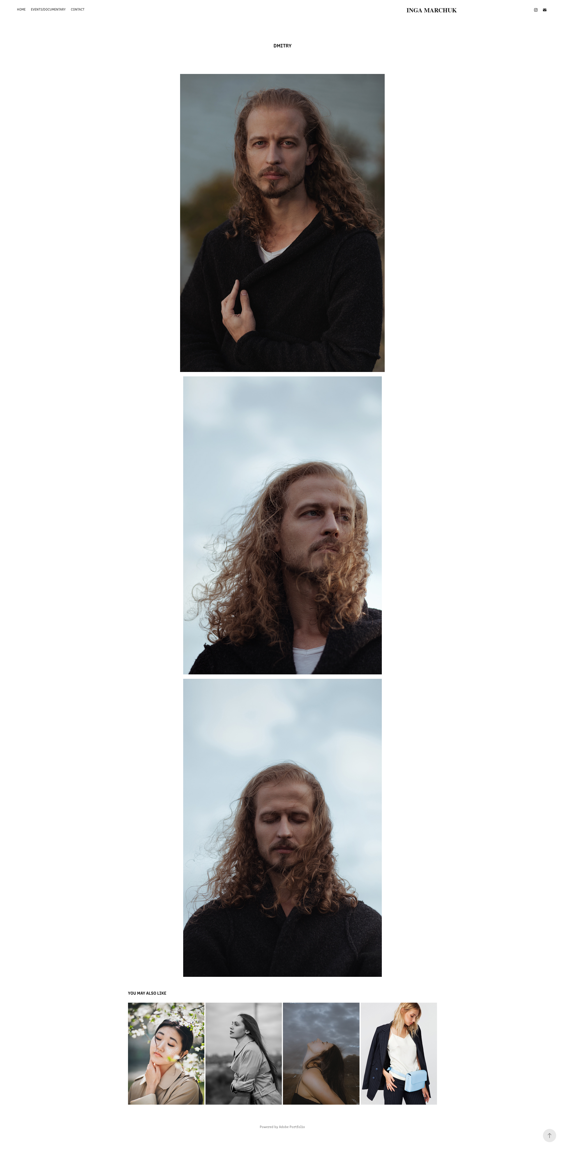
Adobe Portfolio (292, 1126)
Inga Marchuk (432, 10)
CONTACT (78, 9)
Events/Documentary (48, 9)
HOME (21, 9)
